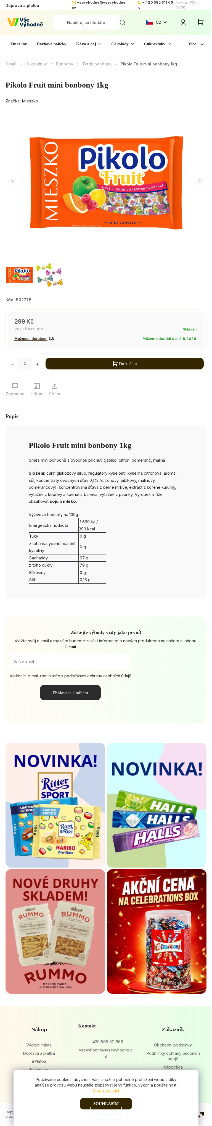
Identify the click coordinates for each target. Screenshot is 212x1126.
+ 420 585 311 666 (106, 1041)
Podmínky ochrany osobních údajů (173, 1056)
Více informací (106, 1090)
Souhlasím (106, 1103)
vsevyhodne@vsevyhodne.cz (106, 1052)
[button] (12, 181)
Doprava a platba (22, 5)
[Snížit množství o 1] (12, 364)
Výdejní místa (39, 1045)
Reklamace (39, 1069)
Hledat (122, 22)
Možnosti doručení (30, 338)
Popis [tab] (12, 416)
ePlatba (39, 1061)
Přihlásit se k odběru (70, 693)
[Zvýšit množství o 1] (37, 364)
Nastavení (106, 1113)
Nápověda (173, 1067)
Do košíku (128, 363)
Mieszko (30, 101)
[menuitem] (18, 44)
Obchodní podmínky (173, 1045)
